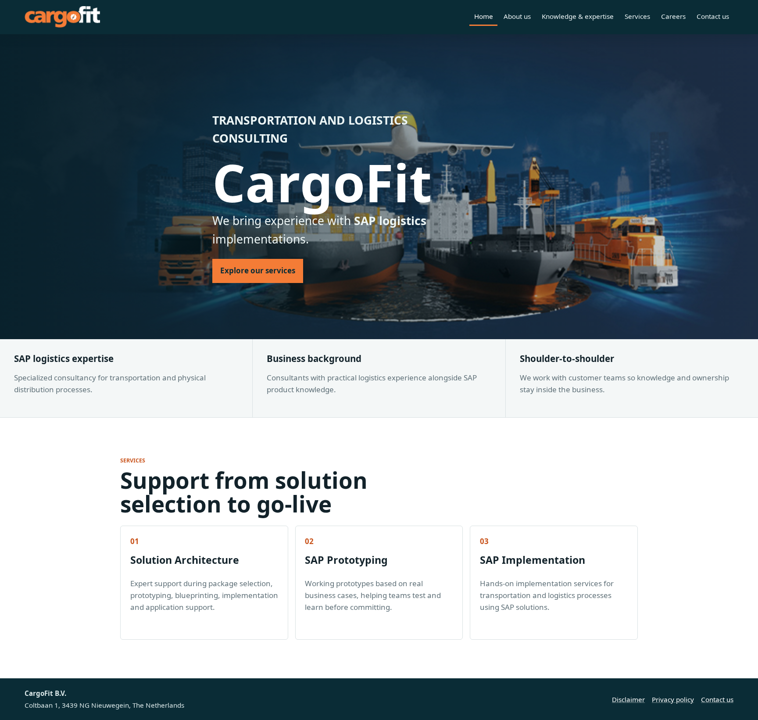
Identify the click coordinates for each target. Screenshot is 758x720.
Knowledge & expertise (578, 16)
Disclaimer (628, 699)
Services (637, 16)
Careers (673, 16)
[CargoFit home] (62, 17)
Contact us (713, 16)
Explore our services (257, 270)
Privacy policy (673, 699)
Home (483, 16)
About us (517, 16)
